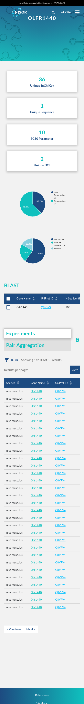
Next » (30, 629)
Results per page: (16, 370)
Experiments (20, 333)
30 (74, 369)
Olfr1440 (36, 391)
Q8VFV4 (46, 307)
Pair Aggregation (25, 345)
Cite (68, 12)
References (42, 695)
